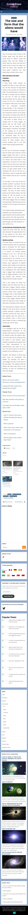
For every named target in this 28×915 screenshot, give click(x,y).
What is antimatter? (10, 434)
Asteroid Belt (6, 728)
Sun (4, 706)
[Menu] (1, 11)
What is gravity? (8, 423)
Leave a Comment (8, 498)
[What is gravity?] (14, 796)
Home (3, 694)
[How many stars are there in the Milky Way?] (18, 463)
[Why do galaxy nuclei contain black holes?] (14, 868)
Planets (4, 731)
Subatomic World (6, 747)
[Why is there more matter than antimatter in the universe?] (14, 819)
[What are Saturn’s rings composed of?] (7, 463)
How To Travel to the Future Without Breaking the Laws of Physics (13, 417)
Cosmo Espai (14, 4)
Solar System (5, 704)
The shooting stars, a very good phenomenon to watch (20, 502)
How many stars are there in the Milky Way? (17, 468)
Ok (14, 912)
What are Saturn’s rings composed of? (7, 467)
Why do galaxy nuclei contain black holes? (13, 902)
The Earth (5, 712)
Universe (14, 17)
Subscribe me (8, 596)
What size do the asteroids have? (6, 483)
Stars (3, 735)
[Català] (3, 558)
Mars (4, 718)
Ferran (20, 34)
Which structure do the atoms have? (14, 396)
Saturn (4, 724)
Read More (12, 780)
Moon (4, 715)
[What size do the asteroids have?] (7, 479)
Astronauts (4, 697)
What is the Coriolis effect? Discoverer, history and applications (8, 502)
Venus (4, 709)
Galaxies (4, 738)
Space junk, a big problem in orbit (16, 661)
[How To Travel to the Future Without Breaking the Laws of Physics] (14, 774)
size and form (14, 496)
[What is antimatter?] (14, 843)
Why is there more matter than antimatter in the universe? (12, 804)
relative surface (17, 494)
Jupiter (4, 721)
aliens (10, 494)
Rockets (4, 700)
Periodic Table (5, 744)
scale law (6, 496)
